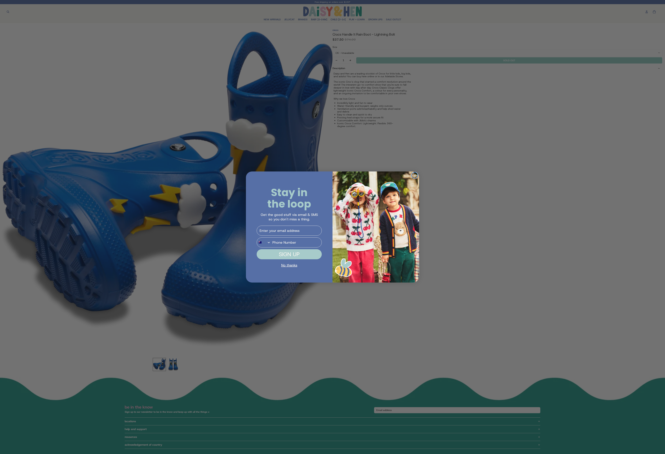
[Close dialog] (415, 175)
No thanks (289, 265)
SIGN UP (289, 254)
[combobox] (264, 242)
